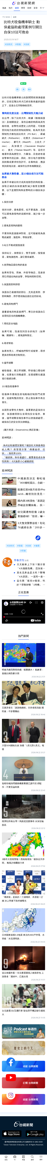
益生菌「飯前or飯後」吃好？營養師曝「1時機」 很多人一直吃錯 (31, 583)
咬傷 (19, 44)
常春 (24, 551)
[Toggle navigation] (41, 1157)
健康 (14, 17)
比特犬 (9, 44)
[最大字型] (29, 89)
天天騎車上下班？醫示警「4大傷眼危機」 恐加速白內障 (31, 567)
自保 (27, 44)
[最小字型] (17, 89)
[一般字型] (23, 89)
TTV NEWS (6, 17)
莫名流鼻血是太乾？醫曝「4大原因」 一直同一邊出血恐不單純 (31, 575)
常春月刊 (19, 560)
